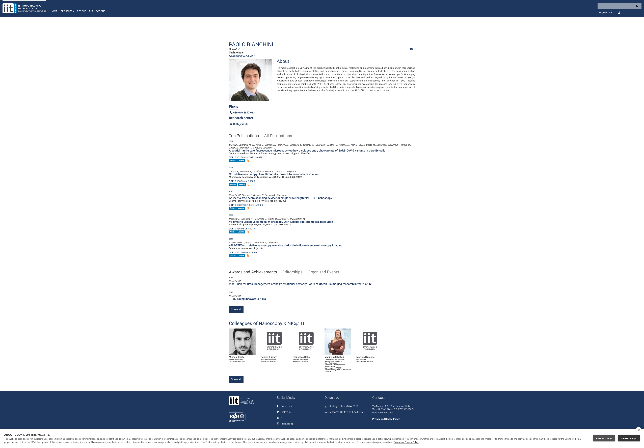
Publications (97, 11)
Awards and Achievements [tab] (253, 272)
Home (54, 11)
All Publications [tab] (278, 136)
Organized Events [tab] (323, 272)
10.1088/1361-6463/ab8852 (246, 205)
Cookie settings (628, 438)
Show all (236, 309)
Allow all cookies (604, 438)
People (81, 11)
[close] (638, 430)
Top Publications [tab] (244, 136)
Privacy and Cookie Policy (386, 419)
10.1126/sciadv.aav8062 (244, 252)
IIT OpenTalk (605, 12)
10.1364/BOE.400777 (242, 228)
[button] (67, 8)
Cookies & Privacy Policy (406, 442)
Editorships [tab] (292, 272)
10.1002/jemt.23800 (242, 181)
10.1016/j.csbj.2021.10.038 (245, 157)
